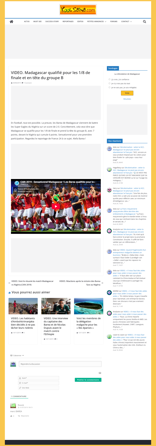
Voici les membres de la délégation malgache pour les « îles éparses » (89, 323)
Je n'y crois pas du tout (121, 83)
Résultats (127, 99)
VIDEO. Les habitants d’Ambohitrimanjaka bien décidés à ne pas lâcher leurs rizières (23, 323)
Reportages (68, 21)
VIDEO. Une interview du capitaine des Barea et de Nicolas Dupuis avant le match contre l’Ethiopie (56, 326)
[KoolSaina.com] (11, 22)
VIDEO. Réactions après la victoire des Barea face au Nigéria (79, 283)
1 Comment (28, 83)
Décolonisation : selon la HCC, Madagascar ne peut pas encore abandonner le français (128, 149)
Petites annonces (95, 21)
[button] (105, 21)
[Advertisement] (78, 42)
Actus (26, 21)
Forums (113, 21)
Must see (37, 21)
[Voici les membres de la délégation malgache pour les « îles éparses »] (88, 306)
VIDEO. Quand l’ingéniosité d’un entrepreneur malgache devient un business (129, 252)
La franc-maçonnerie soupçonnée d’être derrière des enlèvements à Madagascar (126, 211)
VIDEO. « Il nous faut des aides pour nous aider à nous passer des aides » (129, 273)
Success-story (52, 21)
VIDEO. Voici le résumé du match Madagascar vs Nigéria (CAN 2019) (32, 283)
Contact (125, 21)
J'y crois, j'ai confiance (120, 79)
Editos (80, 21)
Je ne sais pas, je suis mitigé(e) (124, 87)
